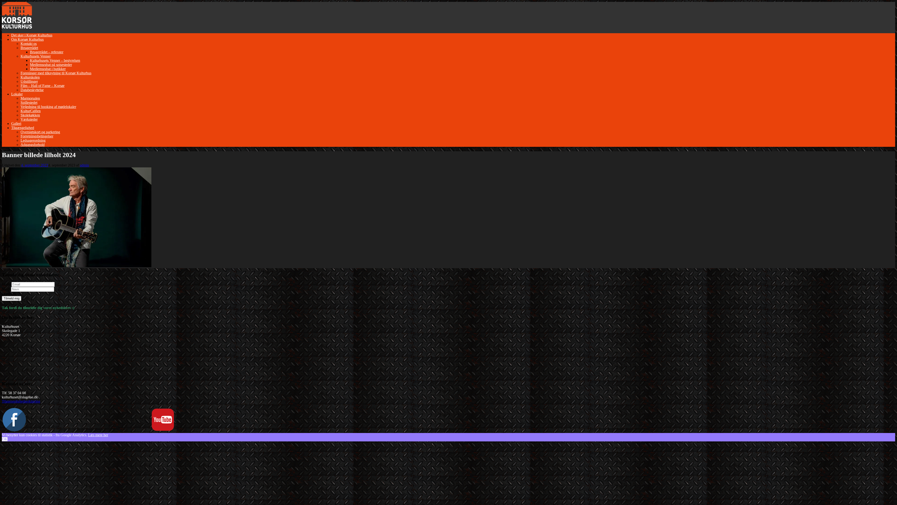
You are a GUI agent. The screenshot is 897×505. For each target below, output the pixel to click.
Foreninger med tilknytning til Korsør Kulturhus (56, 73)
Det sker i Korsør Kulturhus (31, 35)
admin (84, 165)
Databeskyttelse (32, 90)
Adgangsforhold (33, 145)
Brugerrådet (29, 48)
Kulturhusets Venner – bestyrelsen (55, 60)
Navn (6, 289)
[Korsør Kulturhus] (17, 27)
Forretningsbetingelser (37, 136)
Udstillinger (29, 81)
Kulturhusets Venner (36, 56)
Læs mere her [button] (98, 435)
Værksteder (29, 119)
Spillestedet (29, 103)
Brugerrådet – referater (46, 52)
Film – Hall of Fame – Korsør (42, 86)
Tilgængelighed (22, 128)
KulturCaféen (31, 111)
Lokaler (17, 94)
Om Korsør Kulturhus (27, 39)
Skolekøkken (30, 115)
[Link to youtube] (162, 430)
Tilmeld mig (11, 298)
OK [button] (4, 439)
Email (6, 284)
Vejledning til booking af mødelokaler (48, 107)
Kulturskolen (30, 77)
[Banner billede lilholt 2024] (76, 266)
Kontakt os (29, 44)
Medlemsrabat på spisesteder (51, 65)
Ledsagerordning (33, 140)
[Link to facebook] (14, 430)
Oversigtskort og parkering (40, 132)
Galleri (16, 124)
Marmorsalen (30, 98)
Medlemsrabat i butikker (48, 69)
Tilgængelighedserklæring (21, 401)
